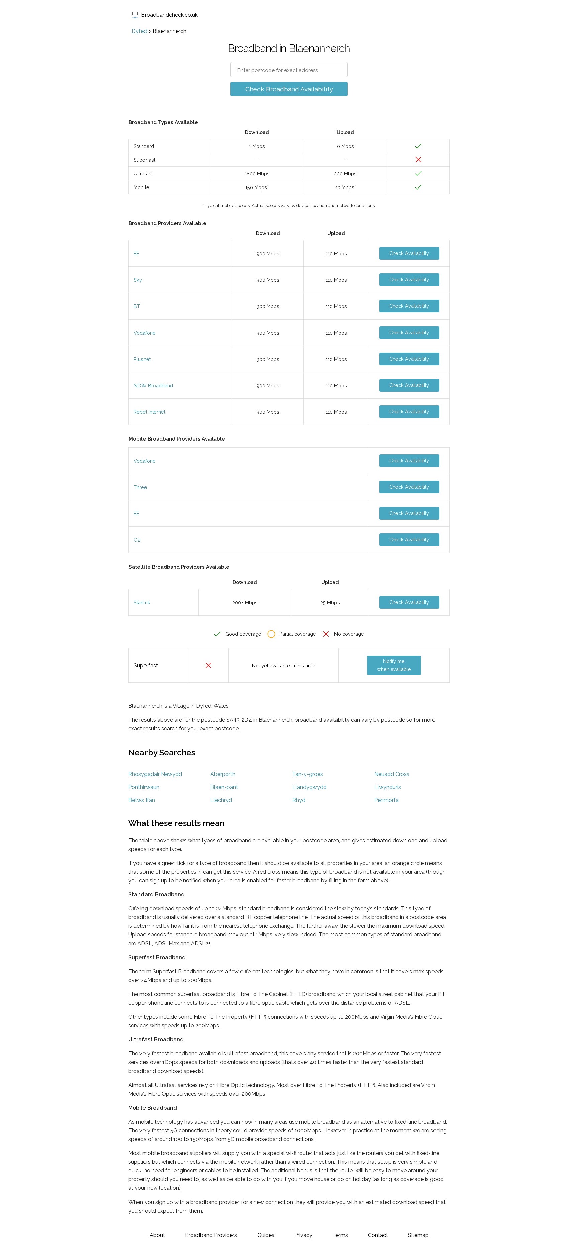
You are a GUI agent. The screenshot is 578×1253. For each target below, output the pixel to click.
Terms (340, 1235)
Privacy (303, 1235)
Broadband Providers (211, 1235)
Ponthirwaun (143, 787)
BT (137, 306)
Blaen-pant (224, 787)
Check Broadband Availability (289, 89)
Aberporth (222, 774)
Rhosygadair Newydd (155, 774)
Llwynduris (387, 787)
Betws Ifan (141, 800)
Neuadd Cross (391, 774)
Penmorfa (386, 800)
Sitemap (418, 1235)
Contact (378, 1235)
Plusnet (142, 359)
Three (140, 487)
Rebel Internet (149, 412)
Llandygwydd (309, 787)
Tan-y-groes (307, 774)
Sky (138, 280)
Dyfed (139, 31)
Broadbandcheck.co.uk (169, 15)
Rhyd (298, 800)
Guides (265, 1235)
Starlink (142, 602)
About (157, 1235)
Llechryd (221, 800)
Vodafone (145, 333)
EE (136, 253)
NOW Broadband (153, 385)
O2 (137, 540)
